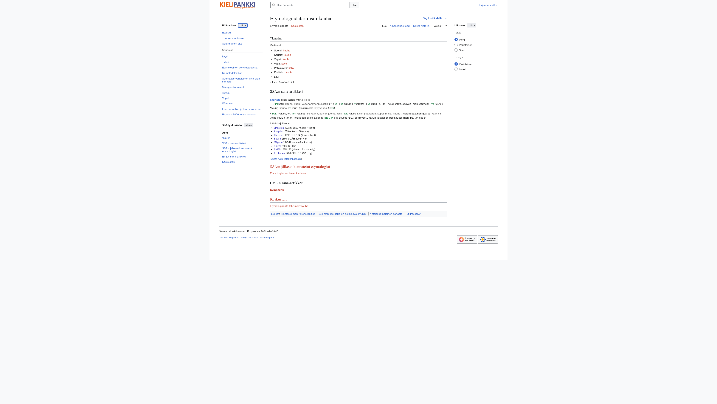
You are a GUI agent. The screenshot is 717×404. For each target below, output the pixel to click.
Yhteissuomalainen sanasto (386, 213)
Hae (354, 5)
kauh (286, 59)
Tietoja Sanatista (249, 237)
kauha (286, 50)
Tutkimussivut (413, 213)
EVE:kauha (277, 189)
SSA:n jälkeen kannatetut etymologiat (300, 166)
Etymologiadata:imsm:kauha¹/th (288, 173)
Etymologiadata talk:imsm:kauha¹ (289, 205)
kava (284, 63)
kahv (291, 67)
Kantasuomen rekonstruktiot (298, 213)
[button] (435, 18)
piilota (243, 25)
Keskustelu (279, 199)
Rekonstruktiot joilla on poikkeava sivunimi (342, 213)
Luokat (275, 213)
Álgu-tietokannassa (285, 158)
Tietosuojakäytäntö (228, 237)
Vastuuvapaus (267, 237)
